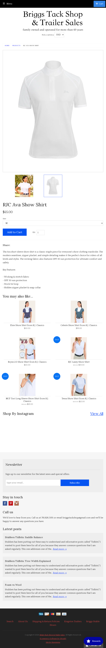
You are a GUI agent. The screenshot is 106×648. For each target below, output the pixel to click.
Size (4, 219)
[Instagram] (16, 503)
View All (96, 413)
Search (10, 621)
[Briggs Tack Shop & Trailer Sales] (53, 20)
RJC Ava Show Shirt (31, 45)
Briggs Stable (93, 621)
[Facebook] (5, 503)
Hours (53, 625)
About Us (23, 621)
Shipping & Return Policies (46, 621)
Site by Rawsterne (53, 642)
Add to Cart (14, 232)
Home (7, 45)
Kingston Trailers (73, 621)
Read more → (60, 549)
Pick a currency (48, 35)
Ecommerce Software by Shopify (53, 639)
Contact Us (94, 645)
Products (16, 45)
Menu (9, 3)
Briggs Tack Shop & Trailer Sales (52, 635)
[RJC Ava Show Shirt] (24, 186)
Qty (33, 232)
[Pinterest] (11, 503)
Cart (101, 3)
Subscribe (75, 482)
